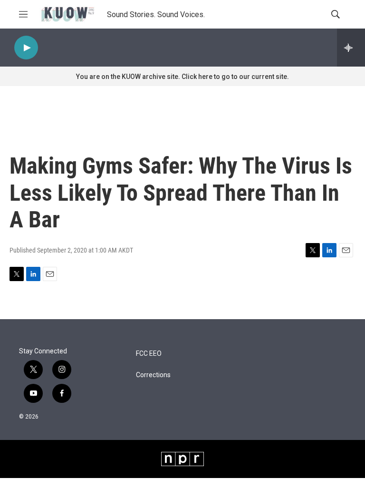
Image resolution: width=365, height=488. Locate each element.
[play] (26, 47)
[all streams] (351, 48)
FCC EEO (149, 353)
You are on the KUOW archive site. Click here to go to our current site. (182, 76)
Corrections (153, 375)
